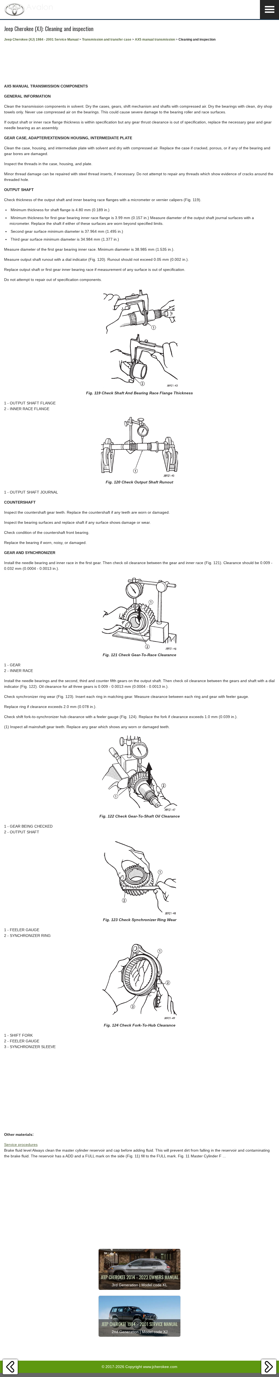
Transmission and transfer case (106, 39)
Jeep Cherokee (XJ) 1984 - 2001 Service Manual (41, 39)
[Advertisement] (139, 62)
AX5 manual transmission (155, 39)
